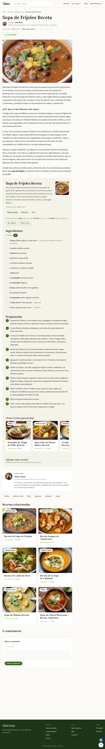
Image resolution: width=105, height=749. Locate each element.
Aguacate (38, 496)
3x (25, 235)
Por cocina (75, 4)
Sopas (58, 496)
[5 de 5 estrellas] (50, 29)
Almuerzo (24, 212)
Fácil (33, 212)
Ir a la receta (11, 35)
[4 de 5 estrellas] (47, 29)
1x (15, 235)
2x (20, 235)
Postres (48, 738)
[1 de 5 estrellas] (37, 29)
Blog (85, 3)
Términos (99, 731)
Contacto (74, 735)
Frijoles (6, 496)
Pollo (29, 496)
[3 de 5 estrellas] (43, 29)
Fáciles (48, 735)
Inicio (4, 12)
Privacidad (99, 728)
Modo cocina (25, 223)
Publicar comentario (13, 663)
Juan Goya (20, 476)
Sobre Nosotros (95, 3)
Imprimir (13, 223)
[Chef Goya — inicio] (6, 4)
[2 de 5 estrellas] (40, 29)
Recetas (66, 3)
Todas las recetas (51, 728)
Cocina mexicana (51, 731)
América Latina (19, 12)
